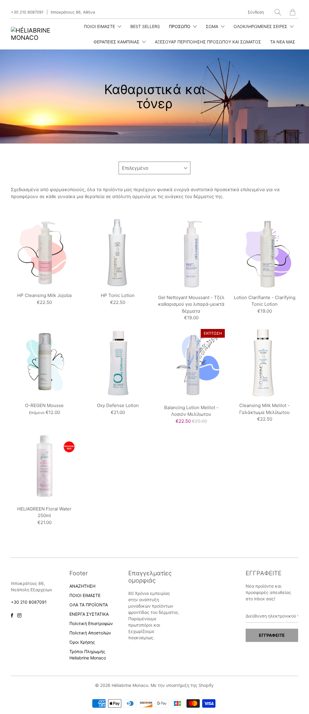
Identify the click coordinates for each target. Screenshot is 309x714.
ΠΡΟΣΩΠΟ (180, 26)
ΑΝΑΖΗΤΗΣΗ (82, 586)
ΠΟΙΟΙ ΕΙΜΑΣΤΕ (100, 26)
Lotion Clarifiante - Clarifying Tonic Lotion (264, 253)
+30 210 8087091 (27, 12)
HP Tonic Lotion (117, 252)
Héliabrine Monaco (130, 685)
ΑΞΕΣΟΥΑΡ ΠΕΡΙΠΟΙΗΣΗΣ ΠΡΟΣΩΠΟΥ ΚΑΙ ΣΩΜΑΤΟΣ (208, 41)
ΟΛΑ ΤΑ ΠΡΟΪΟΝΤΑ (88, 604)
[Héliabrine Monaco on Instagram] (19, 615)
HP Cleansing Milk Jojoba (44, 252)
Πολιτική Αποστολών (90, 632)
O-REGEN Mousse (44, 362)
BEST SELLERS (145, 26)
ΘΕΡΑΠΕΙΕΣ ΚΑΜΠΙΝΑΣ (117, 41)
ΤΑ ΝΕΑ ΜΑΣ (282, 41)
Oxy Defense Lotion (117, 362)
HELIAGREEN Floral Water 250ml (44, 465)
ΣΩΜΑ (212, 26)
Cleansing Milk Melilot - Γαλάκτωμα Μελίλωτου (264, 362)
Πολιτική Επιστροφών (91, 623)
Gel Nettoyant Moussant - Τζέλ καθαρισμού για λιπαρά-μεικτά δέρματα (191, 253)
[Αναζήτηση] (278, 12)
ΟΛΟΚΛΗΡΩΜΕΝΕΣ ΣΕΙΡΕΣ (261, 26)
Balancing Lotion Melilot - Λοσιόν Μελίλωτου (191, 363)
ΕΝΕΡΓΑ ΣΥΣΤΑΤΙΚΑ (89, 614)
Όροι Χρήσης (82, 642)
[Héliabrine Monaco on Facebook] (12, 615)
